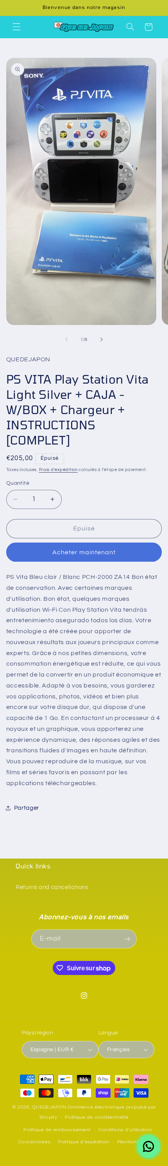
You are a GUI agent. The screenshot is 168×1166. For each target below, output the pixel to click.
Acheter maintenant (84, 552)
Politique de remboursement (57, 1130)
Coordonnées (34, 1142)
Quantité (17, 483)
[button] (16, 27)
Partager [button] (26, 808)
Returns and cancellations (52, 887)
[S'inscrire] (127, 938)
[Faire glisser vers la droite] (101, 339)
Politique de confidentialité (97, 1117)
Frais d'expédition (58, 470)
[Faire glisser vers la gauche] (66, 339)
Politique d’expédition (83, 1142)
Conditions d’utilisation (125, 1130)
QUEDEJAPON (49, 1107)
